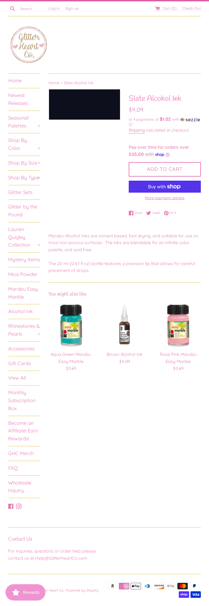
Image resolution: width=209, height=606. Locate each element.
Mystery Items (24, 259)
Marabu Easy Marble (23, 293)
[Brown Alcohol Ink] (124, 325)
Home (15, 80)
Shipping (137, 130)
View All (17, 378)
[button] (165, 122)
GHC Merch (21, 453)
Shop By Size (24, 163)
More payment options (165, 197)
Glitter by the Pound (22, 211)
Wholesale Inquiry (19, 487)
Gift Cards (19, 363)
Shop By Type (24, 177)
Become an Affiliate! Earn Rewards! (23, 431)
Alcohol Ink (20, 311)
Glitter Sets (20, 192)
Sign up (72, 8)
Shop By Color (24, 144)
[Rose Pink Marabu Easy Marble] (178, 325)
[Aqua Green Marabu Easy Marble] (71, 325)
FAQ (13, 468)
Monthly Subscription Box (22, 400)
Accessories (21, 349)
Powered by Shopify (82, 590)
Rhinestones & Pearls (24, 330)
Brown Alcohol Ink (125, 354)
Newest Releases (18, 99)
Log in (54, 8)
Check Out (191, 8)
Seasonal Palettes (24, 122)
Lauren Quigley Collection (24, 237)
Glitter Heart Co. (51, 590)
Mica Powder (23, 274)
